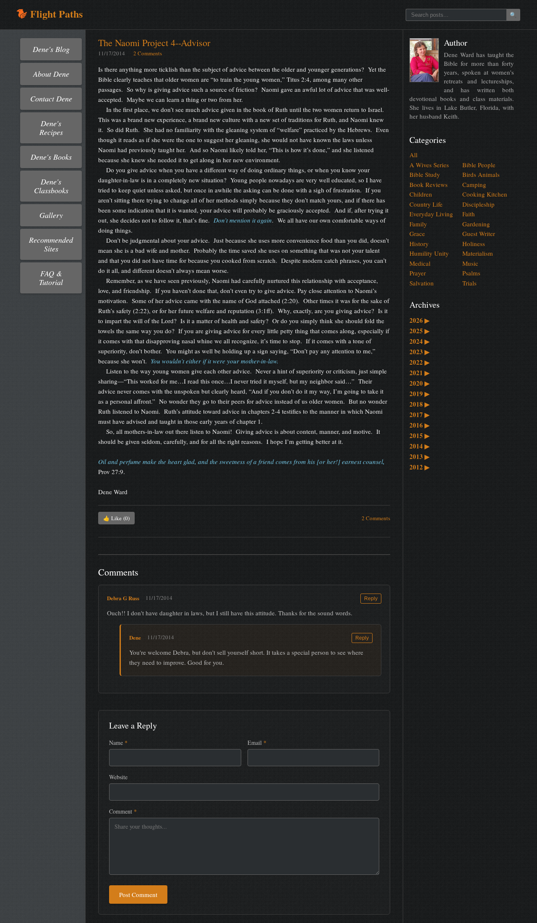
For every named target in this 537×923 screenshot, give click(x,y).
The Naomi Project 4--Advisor (154, 42)
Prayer (417, 273)
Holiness (473, 243)
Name (118, 743)
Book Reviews (428, 184)
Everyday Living (431, 214)
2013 (419, 456)
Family (418, 224)
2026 (419, 320)
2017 (419, 414)
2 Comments (147, 53)
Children (420, 194)
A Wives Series (429, 165)
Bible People (478, 165)
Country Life (426, 204)
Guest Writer (478, 233)
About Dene (51, 74)
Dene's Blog (51, 49)
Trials (469, 283)
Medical (419, 263)
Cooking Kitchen (484, 194)
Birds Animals (481, 174)
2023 (419, 351)
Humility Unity (429, 253)
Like (116, 518)
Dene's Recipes (51, 127)
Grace (417, 233)
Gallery (51, 215)
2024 (419, 341)
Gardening (476, 224)
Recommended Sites (51, 244)
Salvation (421, 283)
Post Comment (138, 894)
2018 (419, 404)
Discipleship (478, 204)
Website (118, 777)
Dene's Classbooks (51, 185)
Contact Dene (51, 98)
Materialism (477, 253)
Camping (474, 184)
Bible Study (424, 174)
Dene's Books (51, 157)
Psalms (471, 273)
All (413, 154)
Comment (123, 811)
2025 (419, 330)
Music (470, 263)
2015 (419, 435)
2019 (419, 393)
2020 (419, 383)
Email (257, 743)
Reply (371, 599)
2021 (419, 372)
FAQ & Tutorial (51, 277)
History (419, 243)
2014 (419, 446)
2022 (419, 362)
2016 (419, 425)
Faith (468, 214)
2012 (419, 467)
